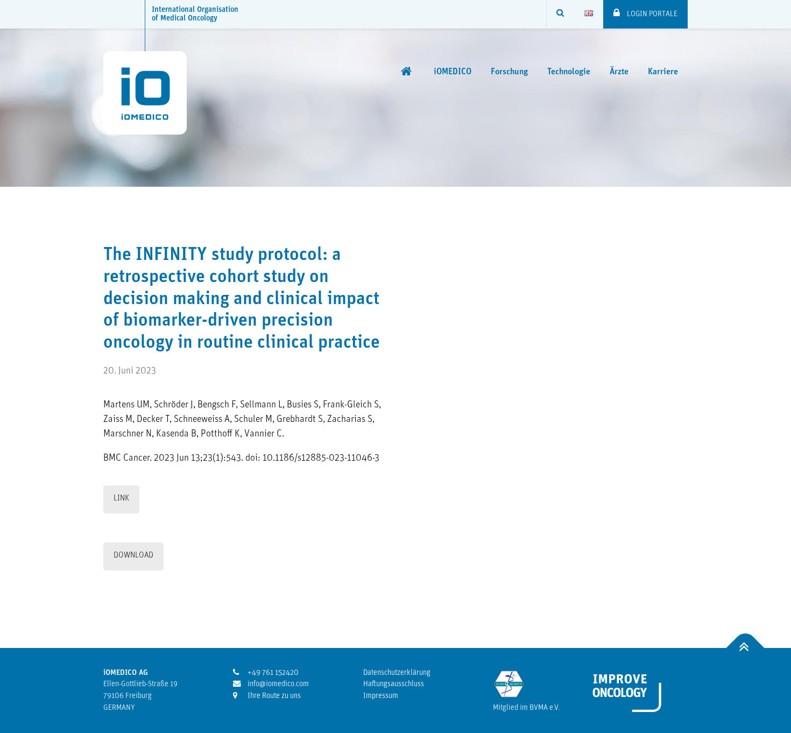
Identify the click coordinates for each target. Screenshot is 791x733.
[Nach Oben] (745, 648)
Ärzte (619, 72)
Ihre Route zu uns (273, 696)
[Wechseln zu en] (588, 14)
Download (133, 556)
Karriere (663, 72)
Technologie (568, 72)
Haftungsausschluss (393, 684)
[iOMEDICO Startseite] (407, 71)
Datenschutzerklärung (396, 673)
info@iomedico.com (277, 684)
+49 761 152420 (272, 673)
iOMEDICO (452, 72)
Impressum (380, 696)
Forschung (509, 72)
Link (121, 499)
